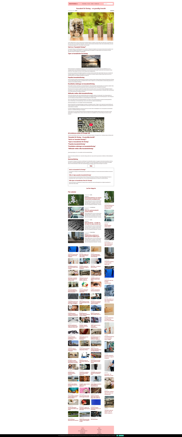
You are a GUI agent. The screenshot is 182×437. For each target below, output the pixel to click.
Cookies (92, 3)
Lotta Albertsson (92, 207)
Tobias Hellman (92, 232)
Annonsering (84, 3)
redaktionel (112, 10)
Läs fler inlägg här (91, 188)
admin (76, 10)
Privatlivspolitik (121, 435)
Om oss (88, 3)
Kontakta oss (97, 3)
